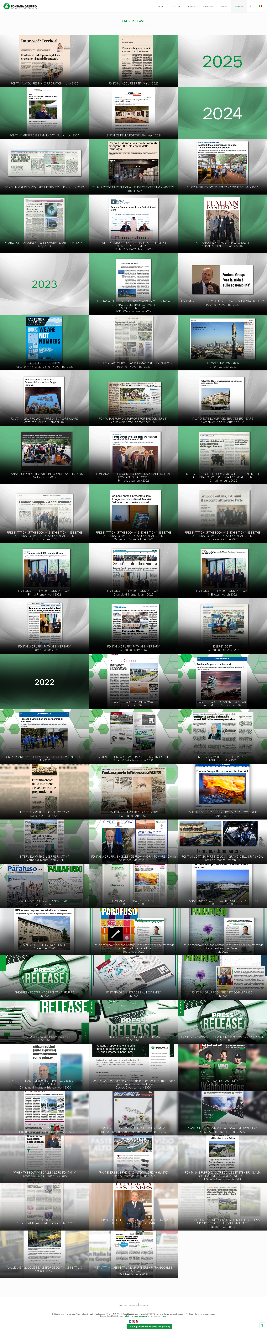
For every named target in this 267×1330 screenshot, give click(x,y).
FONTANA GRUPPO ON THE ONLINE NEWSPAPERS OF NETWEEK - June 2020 (222, 1038)
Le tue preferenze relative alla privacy (149, 1326)
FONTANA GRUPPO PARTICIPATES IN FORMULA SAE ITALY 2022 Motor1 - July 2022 (44, 475)
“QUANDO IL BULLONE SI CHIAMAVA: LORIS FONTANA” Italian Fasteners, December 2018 (133, 1221)
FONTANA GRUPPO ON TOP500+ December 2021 (133, 703)
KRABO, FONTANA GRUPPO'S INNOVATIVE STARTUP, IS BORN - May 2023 (44, 244)
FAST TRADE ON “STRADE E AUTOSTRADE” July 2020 (133, 994)
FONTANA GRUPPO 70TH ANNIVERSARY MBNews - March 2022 (222, 593)
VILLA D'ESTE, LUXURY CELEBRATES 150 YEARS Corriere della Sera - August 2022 (222, 420)
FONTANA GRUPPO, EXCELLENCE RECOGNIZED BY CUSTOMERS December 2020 (222, 902)
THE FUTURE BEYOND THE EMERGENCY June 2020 (44, 1038)
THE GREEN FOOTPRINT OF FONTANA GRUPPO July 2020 (44, 994)
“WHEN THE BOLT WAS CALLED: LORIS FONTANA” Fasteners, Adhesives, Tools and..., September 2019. (133, 1130)
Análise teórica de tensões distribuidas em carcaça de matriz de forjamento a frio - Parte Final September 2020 (133, 948)
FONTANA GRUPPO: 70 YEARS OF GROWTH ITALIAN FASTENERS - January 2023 (222, 244)
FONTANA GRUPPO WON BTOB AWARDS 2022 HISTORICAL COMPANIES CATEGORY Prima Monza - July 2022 (133, 477)
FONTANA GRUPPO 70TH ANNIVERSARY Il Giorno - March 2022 (44, 648)
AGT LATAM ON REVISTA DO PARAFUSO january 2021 (44, 902)
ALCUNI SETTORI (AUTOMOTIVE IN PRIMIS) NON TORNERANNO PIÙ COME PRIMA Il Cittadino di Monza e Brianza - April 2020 (44, 1084)
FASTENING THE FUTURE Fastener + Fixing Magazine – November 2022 (44, 365)
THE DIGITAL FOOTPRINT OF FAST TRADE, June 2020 (133, 1038)
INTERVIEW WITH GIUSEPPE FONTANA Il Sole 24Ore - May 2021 (44, 814)
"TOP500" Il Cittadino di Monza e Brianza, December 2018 (44, 1221)
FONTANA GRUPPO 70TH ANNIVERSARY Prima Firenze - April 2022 (44, 593)
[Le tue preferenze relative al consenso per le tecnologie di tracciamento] (262, 1325)
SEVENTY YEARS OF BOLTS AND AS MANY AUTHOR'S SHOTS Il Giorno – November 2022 (133, 365)
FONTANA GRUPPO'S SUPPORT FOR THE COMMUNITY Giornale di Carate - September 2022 (133, 420)
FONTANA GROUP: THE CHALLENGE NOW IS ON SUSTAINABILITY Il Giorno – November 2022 (222, 303)
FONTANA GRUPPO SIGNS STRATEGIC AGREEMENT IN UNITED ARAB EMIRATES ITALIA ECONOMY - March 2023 (133, 246)
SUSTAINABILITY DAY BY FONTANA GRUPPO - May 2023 (222, 187)
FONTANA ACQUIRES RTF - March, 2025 (133, 83)
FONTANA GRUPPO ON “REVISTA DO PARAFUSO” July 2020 (222, 994)
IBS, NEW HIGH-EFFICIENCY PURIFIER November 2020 (44, 946)
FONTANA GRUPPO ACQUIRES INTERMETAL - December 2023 (44, 187)
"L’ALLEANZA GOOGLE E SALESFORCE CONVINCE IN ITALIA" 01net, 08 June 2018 (44, 1269)
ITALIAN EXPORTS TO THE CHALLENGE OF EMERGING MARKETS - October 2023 (133, 189)
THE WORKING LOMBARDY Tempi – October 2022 (222, 365)
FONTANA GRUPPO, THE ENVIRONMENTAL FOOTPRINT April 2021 (222, 814)
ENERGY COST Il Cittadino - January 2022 (222, 648)
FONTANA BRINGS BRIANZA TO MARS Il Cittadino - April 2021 (133, 814)
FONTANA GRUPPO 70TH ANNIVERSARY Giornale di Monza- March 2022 (133, 593)
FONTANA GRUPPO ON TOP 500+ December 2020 (133, 902)
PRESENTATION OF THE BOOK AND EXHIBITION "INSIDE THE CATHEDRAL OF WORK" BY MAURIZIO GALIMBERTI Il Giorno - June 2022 (44, 536)
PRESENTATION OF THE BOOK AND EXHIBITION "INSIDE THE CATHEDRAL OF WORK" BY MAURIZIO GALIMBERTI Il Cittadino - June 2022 (222, 477)
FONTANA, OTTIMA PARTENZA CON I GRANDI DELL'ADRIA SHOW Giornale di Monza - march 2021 (222, 858)
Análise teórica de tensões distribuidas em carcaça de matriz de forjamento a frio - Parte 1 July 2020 (222, 948)
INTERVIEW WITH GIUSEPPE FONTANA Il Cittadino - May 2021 (222, 758)
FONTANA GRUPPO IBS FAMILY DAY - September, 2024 (44, 135)
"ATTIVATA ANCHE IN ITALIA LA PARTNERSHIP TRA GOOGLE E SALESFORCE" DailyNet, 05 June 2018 (133, 1271)
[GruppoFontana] (20, 6)
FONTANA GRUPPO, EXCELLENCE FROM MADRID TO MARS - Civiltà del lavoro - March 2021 (133, 858)
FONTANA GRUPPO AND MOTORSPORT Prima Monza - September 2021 (222, 703)
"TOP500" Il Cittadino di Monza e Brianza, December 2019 (44, 1130)
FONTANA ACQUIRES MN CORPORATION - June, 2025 (44, 83)
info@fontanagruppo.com (136, 1316)
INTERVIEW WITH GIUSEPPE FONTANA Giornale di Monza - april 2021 (44, 858)
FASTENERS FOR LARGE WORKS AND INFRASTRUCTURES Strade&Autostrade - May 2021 (133, 758)
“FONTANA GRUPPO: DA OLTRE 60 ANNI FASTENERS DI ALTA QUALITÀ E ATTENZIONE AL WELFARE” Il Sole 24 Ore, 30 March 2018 (222, 1176)
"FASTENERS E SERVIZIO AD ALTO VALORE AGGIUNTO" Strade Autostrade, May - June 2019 (222, 1130)
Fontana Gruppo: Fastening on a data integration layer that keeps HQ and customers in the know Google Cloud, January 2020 (133, 1084)
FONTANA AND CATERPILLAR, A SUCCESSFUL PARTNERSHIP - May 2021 (44, 758)
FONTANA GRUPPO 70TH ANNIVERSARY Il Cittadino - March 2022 (133, 648)
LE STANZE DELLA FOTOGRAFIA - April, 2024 (133, 135)
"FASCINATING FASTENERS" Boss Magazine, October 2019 (222, 1082)
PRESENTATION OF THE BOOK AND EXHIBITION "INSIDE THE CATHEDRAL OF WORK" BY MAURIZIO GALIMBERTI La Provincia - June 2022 (222, 536)
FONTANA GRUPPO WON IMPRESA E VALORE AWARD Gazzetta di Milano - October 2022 (44, 420)
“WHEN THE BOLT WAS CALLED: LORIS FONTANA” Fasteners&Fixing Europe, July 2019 (44, 1174)
